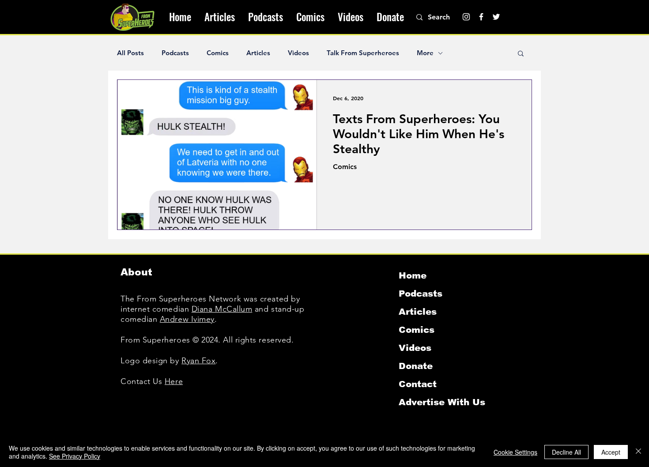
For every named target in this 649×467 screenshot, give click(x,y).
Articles (258, 53)
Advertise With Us (442, 402)
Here (174, 381)
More (425, 53)
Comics (218, 53)
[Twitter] (496, 17)
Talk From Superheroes (363, 53)
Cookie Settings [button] (515, 452)
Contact (418, 384)
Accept (610, 452)
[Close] (638, 452)
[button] (521, 54)
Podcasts (175, 53)
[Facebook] (481, 17)
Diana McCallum (222, 309)
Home (412, 275)
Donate (416, 366)
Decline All (566, 452)
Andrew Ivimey (187, 319)
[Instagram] (466, 17)
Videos (298, 53)
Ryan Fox (198, 360)
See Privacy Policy (74, 456)
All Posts (130, 53)
